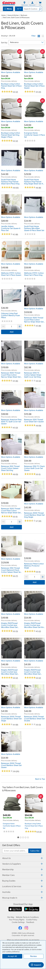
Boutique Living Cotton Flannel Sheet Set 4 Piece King (34, 826)
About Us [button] (6, 858)
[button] (40, 9)
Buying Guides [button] (8, 880)
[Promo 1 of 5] (18, 837)
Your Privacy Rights (16, 919)
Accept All (12, 956)
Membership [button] (8, 869)
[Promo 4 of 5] (25, 837)
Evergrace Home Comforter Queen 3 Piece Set (12, 826)
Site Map (10, 917)
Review (33, 956)
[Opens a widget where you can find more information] (36, 965)
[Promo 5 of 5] (28, 837)
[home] (9, 3)
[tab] (23, 858)
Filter (33, 36)
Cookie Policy (31, 919)
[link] (11, 69)
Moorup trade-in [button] (9, 897)
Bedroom (24, 15)
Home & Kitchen (13, 15)
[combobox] (18, 9)
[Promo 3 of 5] (23, 837)
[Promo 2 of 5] (20, 837)
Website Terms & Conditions (27, 917)
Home (3, 15)
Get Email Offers (11, 845)
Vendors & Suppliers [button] (11, 864)
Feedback (30, 922)
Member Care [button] (8, 875)
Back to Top (40, 779)
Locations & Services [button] (11, 886)
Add (11, 332)
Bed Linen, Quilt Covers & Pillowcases (16, 17)
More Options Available (10, 72)
